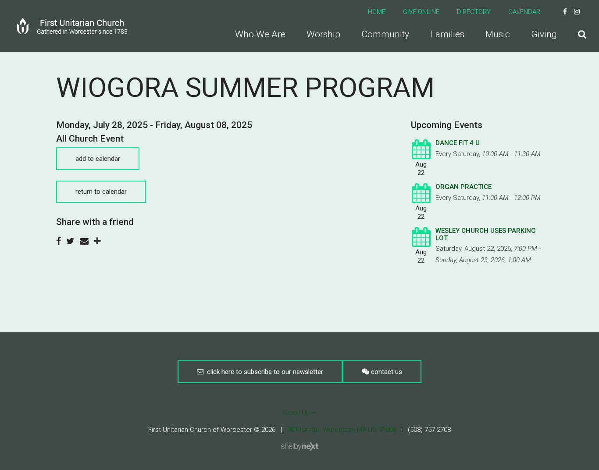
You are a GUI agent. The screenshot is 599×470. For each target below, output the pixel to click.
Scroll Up (297, 413)
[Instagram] (577, 12)
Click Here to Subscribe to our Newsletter (263, 372)
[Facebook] (565, 12)
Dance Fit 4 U (457, 143)
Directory (474, 12)
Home (376, 12)
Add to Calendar (97, 159)
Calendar (524, 12)
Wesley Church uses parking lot (485, 234)
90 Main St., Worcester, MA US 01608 (341, 430)
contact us (385, 372)
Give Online (421, 12)
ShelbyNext (299, 446)
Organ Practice (463, 187)
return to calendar (101, 192)
